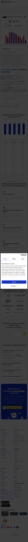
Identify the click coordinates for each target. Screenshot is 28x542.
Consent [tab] (5, 258)
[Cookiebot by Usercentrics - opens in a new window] (20, 255)
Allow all (14, 282)
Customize (13, 286)
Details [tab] (14, 258)
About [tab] (22, 258)
